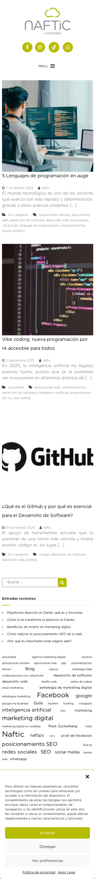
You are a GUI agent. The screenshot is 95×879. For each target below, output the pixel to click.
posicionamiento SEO (30, 744)
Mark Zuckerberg (62, 726)
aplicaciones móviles (54, 214)
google (84, 696)
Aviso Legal (66, 872)
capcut (53, 669)
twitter (87, 752)
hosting (68, 703)
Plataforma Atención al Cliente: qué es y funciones (45, 612)
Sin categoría (18, 214)
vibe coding (21, 398)
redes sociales (19, 752)
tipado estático (13, 230)
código (44, 554)
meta (88, 726)
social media (67, 752)
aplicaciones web (48, 387)
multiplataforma (73, 225)
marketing (83, 710)
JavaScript (10, 225)
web (5, 759)
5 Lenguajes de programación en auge (45, 176)
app (63, 663)
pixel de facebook (76, 735)
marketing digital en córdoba (21, 726)
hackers (53, 703)
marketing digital (27, 718)
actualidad (16, 387)
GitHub (31, 559)
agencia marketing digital (49, 657)
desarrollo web (57, 220)
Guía (38, 703)
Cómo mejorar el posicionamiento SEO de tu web (44, 634)
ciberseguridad (82, 669)
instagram (85, 703)
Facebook (53, 695)
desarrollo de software (27, 220)
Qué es (87, 745)
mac (63, 710)
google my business (15, 703)
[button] (87, 776)
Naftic (13, 734)
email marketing (12, 687)
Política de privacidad (39, 872)
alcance (87, 657)
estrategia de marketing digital (66, 687)
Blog (30, 669)
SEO (46, 752)
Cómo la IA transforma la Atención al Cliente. (41, 619)
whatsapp (18, 759)
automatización (74, 387)
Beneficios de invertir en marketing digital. (39, 627)
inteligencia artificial (53, 392)
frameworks (79, 220)
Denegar (48, 847)
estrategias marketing (16, 696)
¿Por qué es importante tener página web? (39, 641)
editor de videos (81, 681)
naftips (37, 735)
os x (52, 735)
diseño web (49, 681)
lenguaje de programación (40, 225)
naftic (46, 188)
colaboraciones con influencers (23, 675)
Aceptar (47, 833)
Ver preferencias (47, 861)
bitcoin (6, 669)
